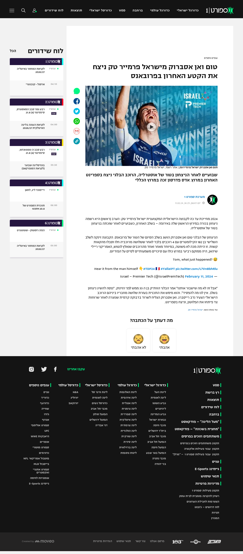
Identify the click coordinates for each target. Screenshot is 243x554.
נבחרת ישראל (157, 419)
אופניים (44, 441)
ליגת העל (160, 392)
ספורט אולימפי (40, 425)
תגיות (215, 512)
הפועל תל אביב (156, 441)
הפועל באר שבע (156, 452)
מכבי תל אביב (157, 436)
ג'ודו (46, 414)
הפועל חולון (100, 414)
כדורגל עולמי (160, 10)
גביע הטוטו (159, 403)
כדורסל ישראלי (100, 10)
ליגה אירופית (129, 397)
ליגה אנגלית (129, 403)
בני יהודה (160, 463)
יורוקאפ (73, 403)
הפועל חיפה (158, 447)
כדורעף (44, 403)
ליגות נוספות (128, 452)
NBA (75, 392)
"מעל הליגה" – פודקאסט (200, 422)
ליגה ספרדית (129, 414)
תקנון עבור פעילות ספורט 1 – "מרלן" (196, 454)
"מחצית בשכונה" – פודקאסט (197, 429)
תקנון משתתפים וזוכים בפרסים (199, 443)
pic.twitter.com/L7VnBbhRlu (197, 269)
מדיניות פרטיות (207, 483)
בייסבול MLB (41, 463)
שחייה (45, 408)
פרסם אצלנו (156, 541)
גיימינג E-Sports (207, 469)
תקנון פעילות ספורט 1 (205, 490)
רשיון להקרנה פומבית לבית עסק (199, 495)
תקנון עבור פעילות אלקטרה (201, 448)
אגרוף (45, 419)
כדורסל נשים (99, 403)
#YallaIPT (168, 269)
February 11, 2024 (199, 276)
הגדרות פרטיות (102, 541)
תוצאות (76, 10)
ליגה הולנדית (129, 430)
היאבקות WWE (40, 436)
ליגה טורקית (129, 436)
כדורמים (44, 452)
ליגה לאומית (158, 397)
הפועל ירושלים (98, 419)
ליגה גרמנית (129, 408)
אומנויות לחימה (39, 477)
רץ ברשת (212, 392)
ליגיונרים (160, 408)
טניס (215, 461)
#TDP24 (149, 269)
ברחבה (138, 10)
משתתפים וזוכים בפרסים (200, 436)
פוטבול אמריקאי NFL (36, 458)
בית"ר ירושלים (157, 430)
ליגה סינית (130, 441)
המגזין (215, 518)
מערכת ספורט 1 (194, 197)
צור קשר (140, 541)
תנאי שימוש (210, 476)
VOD (122, 10)
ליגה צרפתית (128, 425)
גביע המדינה (158, 414)
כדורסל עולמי (68, 385)
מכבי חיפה (159, 425)
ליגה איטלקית (128, 419)
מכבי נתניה (159, 458)
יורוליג (74, 397)
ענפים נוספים (211, 58)
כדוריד (45, 397)
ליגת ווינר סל (99, 392)
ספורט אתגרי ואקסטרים (41, 471)
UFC (46, 430)
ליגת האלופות (128, 392)
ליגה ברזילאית (128, 447)
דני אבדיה (101, 425)
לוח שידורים (54, 10)
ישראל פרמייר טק (195, 310)
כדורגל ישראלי (188, 10)
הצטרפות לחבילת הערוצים (203, 501)
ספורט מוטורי (41, 447)
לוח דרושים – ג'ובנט (207, 507)
